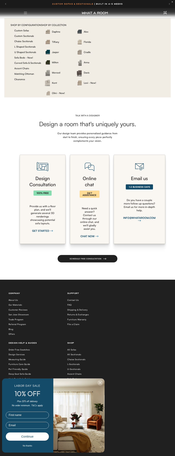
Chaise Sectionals (23, 41)
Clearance (19, 79)
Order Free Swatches (19, 349)
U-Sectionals (73, 369)
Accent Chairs (21, 68)
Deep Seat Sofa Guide (20, 374)
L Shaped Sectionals (25, 46)
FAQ (69, 305)
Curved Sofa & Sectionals (27, 62)
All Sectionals (74, 354)
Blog (11, 329)
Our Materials (15, 305)
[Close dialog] (100, 383)
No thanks (27, 446)
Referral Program (17, 324)
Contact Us (73, 300)
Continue (27, 436)
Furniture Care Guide (19, 364)
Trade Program (16, 319)
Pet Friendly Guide (18, 369)
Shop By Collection (53, 25)
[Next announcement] (169, 4)
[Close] (173, 2)
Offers (12, 334)
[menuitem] (58, 32)
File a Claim (73, 324)
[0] (165, 13)
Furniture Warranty (76, 319)
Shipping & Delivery (77, 309)
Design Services (17, 354)
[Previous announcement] (5, 4)
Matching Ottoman (24, 73)
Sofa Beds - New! (23, 57)
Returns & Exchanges (78, 314)
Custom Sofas (21, 30)
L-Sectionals (73, 364)
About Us (13, 300)
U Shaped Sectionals (25, 52)
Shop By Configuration (26, 25)
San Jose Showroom (19, 314)
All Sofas (71, 349)
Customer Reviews (18, 309)
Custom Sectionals (24, 35)
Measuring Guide (17, 359)
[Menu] (25, 13)
